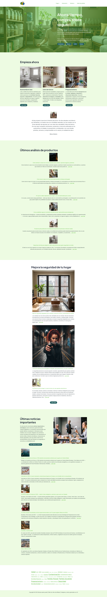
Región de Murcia (54, 581)
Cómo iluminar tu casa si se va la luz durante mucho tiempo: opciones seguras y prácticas (53, 162)
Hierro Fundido (50, 576)
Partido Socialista (65, 579)
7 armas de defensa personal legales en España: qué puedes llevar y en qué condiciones (52, 368)
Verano (63, 583)
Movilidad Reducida (36, 579)
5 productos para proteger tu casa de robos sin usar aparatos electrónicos (49, 388)
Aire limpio (55, 572)
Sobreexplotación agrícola (49, 583)
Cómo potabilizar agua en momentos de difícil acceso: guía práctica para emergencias (53, 212)
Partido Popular (53, 579)
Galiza (41, 576)
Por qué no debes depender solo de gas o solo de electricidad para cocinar (53, 195)
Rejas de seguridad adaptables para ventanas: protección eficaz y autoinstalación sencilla (53, 313)
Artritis (72, 572)
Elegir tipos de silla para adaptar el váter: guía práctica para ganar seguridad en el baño (53, 245)
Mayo (72, 576)
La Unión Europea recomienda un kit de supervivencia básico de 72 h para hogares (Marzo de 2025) (44, 512)
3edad (33, 572)
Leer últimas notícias (35, 444)
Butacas (36, 574)
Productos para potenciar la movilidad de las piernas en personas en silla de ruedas (53, 228)
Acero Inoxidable (45, 572)
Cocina (46, 574)
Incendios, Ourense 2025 (27, 530)
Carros (39, 574)
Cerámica (41, 574)
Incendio (54, 576)
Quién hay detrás (81, 3)
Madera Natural (65, 576)
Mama (68, 44)
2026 (40, 572)
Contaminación (54, 574)
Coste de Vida (34, 576)
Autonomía (64, 3)
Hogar (57, 3)
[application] (59, 3)
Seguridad (62, 581)
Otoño (45, 579)
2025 (37, 572)
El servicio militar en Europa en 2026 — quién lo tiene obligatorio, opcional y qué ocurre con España (44, 494)
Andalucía (65, 572)
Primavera (44, 581)
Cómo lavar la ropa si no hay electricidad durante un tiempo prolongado (53, 179)
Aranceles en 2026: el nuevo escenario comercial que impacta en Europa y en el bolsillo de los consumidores (46, 476)
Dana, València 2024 (26, 548)
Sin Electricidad (35, 583)
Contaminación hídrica (66, 574)
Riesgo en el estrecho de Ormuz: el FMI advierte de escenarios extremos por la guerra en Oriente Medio (45, 458)
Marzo (69, 576)
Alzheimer (60, 572)
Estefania (60, 44)
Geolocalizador (45, 576)
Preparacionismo (37, 581)
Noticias (72, 3)
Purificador (48, 581)
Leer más (23, 105)
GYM (75, 44)
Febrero (38, 576)
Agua (53, 572)
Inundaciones (59, 576)
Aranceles (69, 572)
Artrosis (32, 574)
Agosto (50, 572)
